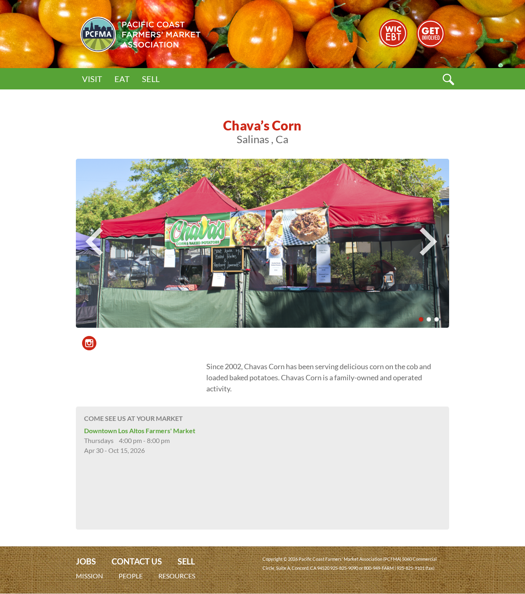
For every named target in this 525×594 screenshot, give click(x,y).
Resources (176, 576)
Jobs (86, 561)
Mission (89, 576)
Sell (151, 79)
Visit (92, 79)
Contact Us (137, 561)
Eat (122, 79)
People (131, 576)
